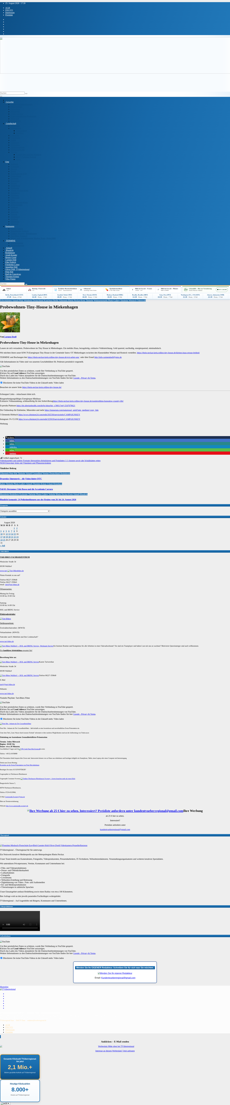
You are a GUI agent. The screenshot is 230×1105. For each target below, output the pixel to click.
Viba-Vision (10, 279)
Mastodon (4, 987)
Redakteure (10, 253)
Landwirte (15, 135)
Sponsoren (9, 226)
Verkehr (14, 214)
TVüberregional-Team (7, 1020)
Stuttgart (14, 207)
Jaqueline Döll (11, 267)
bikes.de (21, 571)
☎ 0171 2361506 (222, 289)
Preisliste (9, 15)
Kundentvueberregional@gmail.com (118, 978)
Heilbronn (15, 188)
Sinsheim (14, 212)
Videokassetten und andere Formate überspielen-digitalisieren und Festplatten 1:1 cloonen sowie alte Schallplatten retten (50, 460)
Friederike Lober (12, 264)
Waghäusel (15, 217)
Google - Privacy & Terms (84, 378)
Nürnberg (15, 195)
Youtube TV (16, 121)
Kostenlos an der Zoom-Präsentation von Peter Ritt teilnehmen (19, 765)
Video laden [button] (59, 383)
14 (12, 534)
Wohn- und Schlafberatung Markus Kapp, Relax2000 (33, 238)
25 (4, 540)
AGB (7, 8)
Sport (18, 159)
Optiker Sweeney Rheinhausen (24, 233)
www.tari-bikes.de (7, 641)
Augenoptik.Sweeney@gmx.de (15, 797)
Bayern (14, 169)
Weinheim (15, 221)
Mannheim (15, 193)
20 (9, 537)
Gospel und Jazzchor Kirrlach (28, 154)
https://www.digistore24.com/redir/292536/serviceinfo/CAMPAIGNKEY (49, 415)
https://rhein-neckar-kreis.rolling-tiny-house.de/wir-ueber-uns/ (53, 357)
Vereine (14, 152)
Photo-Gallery (114, 300)
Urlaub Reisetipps (54, 484)
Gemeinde (15, 126)
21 (12, 537)
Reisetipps (15, 145)
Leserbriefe (15, 138)
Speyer (14, 209)
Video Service (17, 114)
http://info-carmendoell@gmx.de (108, 357)
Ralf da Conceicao (13, 274)
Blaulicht (9, 250)
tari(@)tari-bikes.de (7, 685)
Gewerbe (9, 102)
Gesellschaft (10, 123)
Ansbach (14, 164)
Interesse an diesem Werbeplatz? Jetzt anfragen (115, 1051)
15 (15, 534)
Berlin (13, 171)
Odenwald (15, 198)
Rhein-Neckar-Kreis (19, 190)
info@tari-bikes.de (12, 585)
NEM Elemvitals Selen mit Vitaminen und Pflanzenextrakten (25, 463)
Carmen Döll (10, 260)
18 (4, 537)
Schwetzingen (16, 205)
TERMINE (10, 241)
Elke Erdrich (10, 262)
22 (15, 537)
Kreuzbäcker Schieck (20, 231)
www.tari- (4, 571)
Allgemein (63, 300)
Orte (7, 162)
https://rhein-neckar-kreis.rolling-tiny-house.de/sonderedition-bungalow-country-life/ (88, 401)
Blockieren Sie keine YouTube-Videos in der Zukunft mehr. (28, 383)
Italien (3, 484)
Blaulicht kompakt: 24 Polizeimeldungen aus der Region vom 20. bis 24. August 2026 (38, 499)
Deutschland (16, 176)
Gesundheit (37, 473)
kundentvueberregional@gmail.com (115, 829)
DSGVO (9, 10)
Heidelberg (15, 186)
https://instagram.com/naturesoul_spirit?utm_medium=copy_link (71, 410)
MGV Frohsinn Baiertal (26, 157)
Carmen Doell (10, 337)
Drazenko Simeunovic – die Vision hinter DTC (21, 479)
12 (7, 534)
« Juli (2, 546)
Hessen (14, 183)
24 (1, 540)
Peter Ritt (9, 272)
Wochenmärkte (17, 243)
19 (7, 537)
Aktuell (8, 248)
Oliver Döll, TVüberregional (17, 269)
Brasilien (19, 133)
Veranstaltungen (17, 245)
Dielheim (14, 178)
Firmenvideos (16, 107)
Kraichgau (15, 181)
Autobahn (15, 166)
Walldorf (14, 219)
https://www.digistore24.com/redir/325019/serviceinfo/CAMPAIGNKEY (49, 419)
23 (17, 537)
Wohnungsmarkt (17, 150)
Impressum (10, 12)
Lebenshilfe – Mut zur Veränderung (200, 288)
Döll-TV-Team (20, 1020)
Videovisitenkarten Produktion (23, 116)
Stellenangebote (17, 147)
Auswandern (21, 131)
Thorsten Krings (12, 276)
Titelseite (90, 300)
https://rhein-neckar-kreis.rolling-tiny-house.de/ (41, 387)
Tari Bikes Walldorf (19, 236)
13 (9, 534)
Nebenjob (15, 143)
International (16, 128)
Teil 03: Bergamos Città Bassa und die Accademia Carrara (26, 489)
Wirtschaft (15, 119)
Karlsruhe (23, 494)
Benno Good (10, 257)
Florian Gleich (17, 229)
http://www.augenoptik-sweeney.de (17, 806)
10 (1, 534)
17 (1, 537)
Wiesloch (14, 224)
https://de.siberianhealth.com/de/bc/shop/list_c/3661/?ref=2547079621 (46, 405)
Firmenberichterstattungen (21, 104)
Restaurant (15, 111)
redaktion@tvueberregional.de (36, 1020)
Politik (13, 140)
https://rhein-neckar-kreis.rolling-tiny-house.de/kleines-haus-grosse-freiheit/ (168, 353)
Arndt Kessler (11, 255)
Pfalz (13, 200)
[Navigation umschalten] (1, 96)
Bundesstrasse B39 (19, 174)
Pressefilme (15, 109)
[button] (9, 437)
